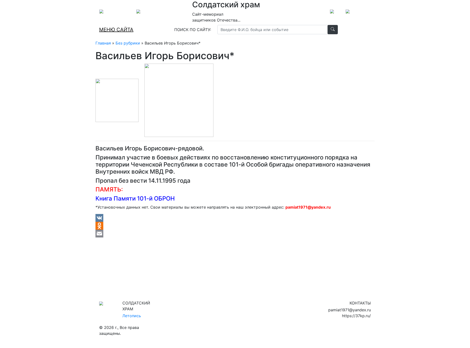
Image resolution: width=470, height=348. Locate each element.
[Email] (235, 233)
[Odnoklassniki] (235, 226)
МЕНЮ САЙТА (116, 30)
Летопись (131, 315)
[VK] (235, 218)
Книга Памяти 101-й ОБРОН (135, 198)
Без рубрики (128, 43)
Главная (103, 43)
